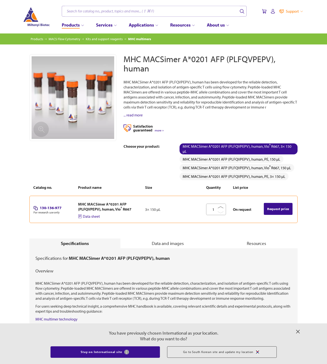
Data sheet (91, 216)
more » (159, 130)
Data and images (168, 243)
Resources (256, 243)
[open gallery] (72, 97)
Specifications (75, 243)
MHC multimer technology (56, 319)
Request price (278, 209)
